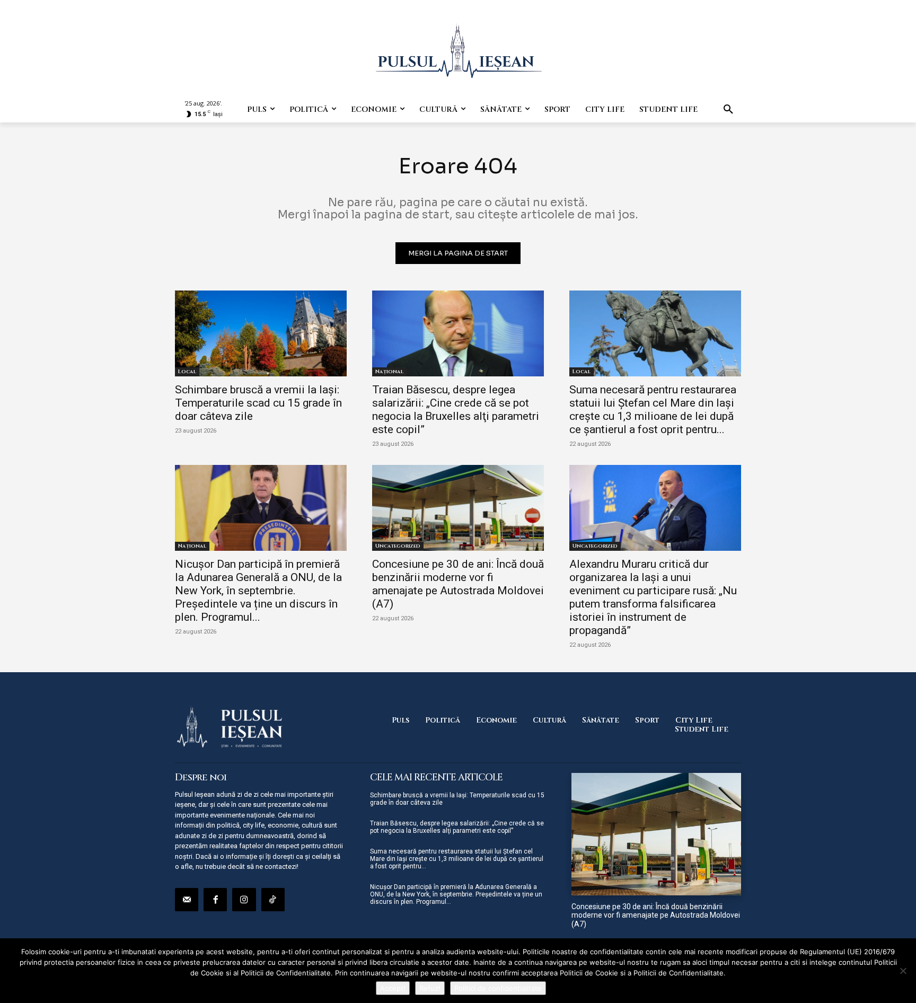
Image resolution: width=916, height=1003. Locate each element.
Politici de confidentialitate (498, 988)
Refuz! (430, 988)
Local (187, 371)
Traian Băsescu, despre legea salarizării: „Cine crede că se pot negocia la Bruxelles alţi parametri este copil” (455, 409)
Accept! (393, 988)
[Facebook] (215, 899)
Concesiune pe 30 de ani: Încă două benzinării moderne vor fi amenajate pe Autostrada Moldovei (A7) (458, 584)
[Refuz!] (902, 970)
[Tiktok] (273, 899)
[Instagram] (244, 899)
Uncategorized (397, 546)
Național (389, 371)
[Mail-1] (186, 899)
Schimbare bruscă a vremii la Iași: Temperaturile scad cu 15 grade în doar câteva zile (258, 403)
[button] (728, 109)
